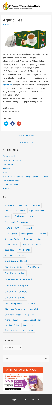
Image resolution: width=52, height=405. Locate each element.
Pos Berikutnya (26, 142)
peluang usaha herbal (32, 320)
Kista (39, 239)
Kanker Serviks (11, 234)
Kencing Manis (27, 234)
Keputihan (42, 234)
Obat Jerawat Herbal (14, 267)
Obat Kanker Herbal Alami (18, 279)
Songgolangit (28, 325)
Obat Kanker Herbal (14, 273)
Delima (7, 216)
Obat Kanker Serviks (15, 297)
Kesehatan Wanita (12, 239)
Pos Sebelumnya (26, 135)
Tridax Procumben (10, 184)
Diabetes (19, 216)
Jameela (6, 168)
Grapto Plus (8, 164)
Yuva (5, 172)
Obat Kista (31, 304)
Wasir (31, 330)
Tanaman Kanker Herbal (14, 330)
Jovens (6, 188)
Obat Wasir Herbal (13, 315)
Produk (6, 24)
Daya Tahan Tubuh (36, 210)
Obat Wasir (33, 309)
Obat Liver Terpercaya (12, 160)
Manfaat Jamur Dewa (32, 244)
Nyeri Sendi (24, 250)
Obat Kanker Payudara (16, 291)
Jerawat (28, 228)
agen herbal (9, 205)
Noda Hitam (9, 250)
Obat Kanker (34, 267)
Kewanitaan (28, 239)
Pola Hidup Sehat (12, 325)
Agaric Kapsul (9, 156)
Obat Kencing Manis (13, 303)
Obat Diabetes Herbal (16, 261)
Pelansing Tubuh (11, 320)
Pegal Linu (29, 315)
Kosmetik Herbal (12, 244)
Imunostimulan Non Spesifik (16, 222)
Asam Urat (23, 205)
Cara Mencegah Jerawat (15, 210)
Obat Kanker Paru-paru (16, 285)
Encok (31, 216)
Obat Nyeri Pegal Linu (15, 309)
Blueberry (36, 205)
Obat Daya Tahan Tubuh (14, 255)
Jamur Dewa (12, 228)
